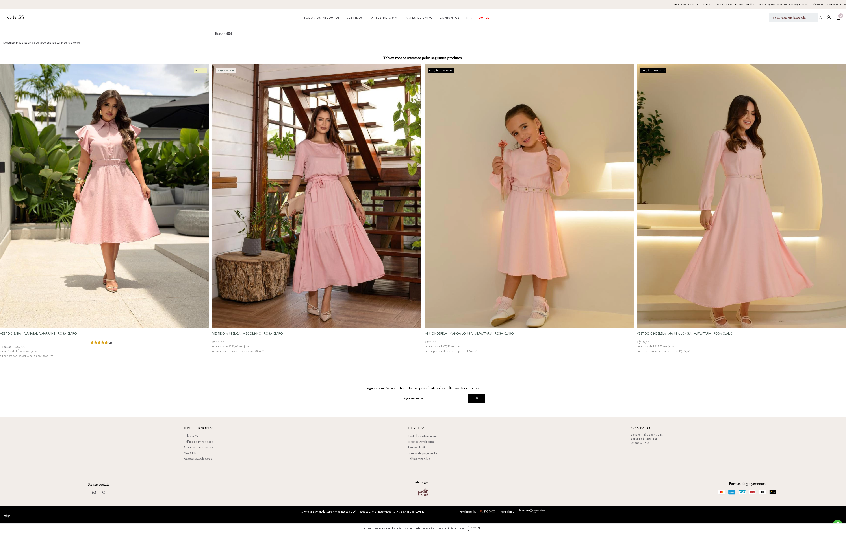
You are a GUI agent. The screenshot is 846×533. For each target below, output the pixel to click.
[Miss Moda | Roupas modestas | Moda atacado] (103, 493)
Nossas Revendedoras (198, 459)
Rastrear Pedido (418, 447)
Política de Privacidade (198, 441)
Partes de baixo (418, 18)
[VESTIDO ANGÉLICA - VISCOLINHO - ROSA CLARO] (316, 216)
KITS (469, 18)
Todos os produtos (322, 18)
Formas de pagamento (422, 453)
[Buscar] (821, 18)
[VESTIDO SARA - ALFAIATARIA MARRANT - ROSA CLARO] (104, 216)
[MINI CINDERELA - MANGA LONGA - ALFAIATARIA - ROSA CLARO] (529, 216)
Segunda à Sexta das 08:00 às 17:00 (644, 441)
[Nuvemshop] (531, 512)
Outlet (485, 18)
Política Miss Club (419, 459)
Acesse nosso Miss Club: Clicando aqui (704, 4)
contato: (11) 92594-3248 (647, 434)
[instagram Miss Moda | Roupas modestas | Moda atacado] (94, 493)
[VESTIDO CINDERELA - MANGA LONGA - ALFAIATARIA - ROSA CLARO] (741, 216)
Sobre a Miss (192, 436)
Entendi (475, 528)
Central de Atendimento (423, 436)
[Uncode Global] (487, 512)
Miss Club (190, 453)
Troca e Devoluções (421, 441)
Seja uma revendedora (198, 447)
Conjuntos (450, 18)
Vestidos (355, 18)
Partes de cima (383, 18)
